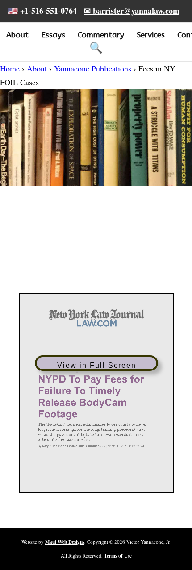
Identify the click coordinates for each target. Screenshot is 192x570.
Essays (53, 34)
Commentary (101, 34)
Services (151, 34)
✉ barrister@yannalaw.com (131, 11)
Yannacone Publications (92, 68)
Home (10, 68)
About (17, 34)
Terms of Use (118, 555)
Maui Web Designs (64, 541)
